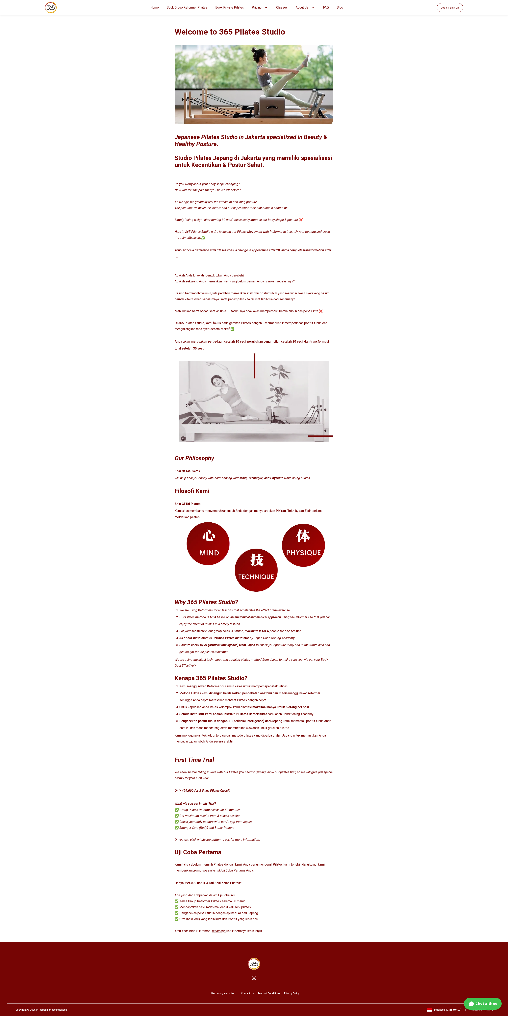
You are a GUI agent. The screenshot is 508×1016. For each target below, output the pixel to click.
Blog (340, 7)
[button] (266, 7)
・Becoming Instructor (222, 993)
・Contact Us (246, 993)
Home (154, 7)
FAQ (326, 7)
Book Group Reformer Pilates (187, 7)
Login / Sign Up (450, 7)
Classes (282, 7)
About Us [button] (302, 7)
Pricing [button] (257, 7)
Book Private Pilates (229, 7)
